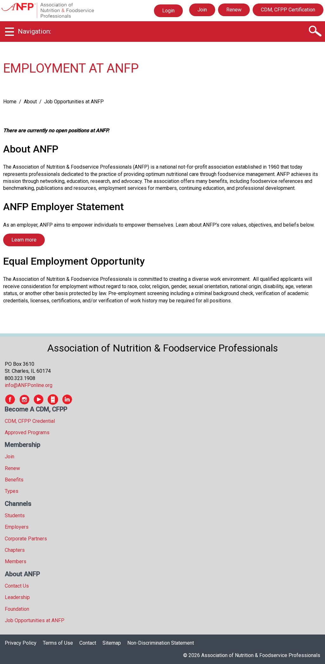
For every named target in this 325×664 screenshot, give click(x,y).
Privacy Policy (20, 643)
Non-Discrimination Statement (160, 643)
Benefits (14, 480)
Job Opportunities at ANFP (34, 620)
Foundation (17, 609)
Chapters (15, 550)
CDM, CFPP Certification (288, 10)
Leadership (17, 597)
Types (11, 491)
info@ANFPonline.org (28, 385)
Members (15, 561)
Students (15, 516)
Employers (17, 527)
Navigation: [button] (34, 31)
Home (10, 102)
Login (168, 12)
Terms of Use (58, 643)
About (30, 102)
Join (202, 10)
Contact (87, 643)
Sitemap (112, 643)
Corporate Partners (26, 539)
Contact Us (17, 586)
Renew (234, 10)
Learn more (23, 240)
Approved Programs (27, 432)
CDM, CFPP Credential (30, 421)
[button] (314, 31)
